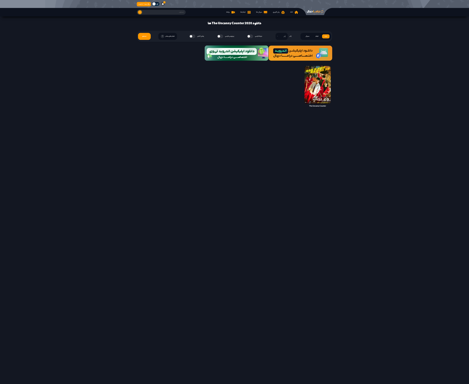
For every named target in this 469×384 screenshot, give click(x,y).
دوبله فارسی (258, 36)
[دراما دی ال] (315, 11)
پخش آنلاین (200, 36)
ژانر (290, 36)
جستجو (144, 36)
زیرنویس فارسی (229, 36)
